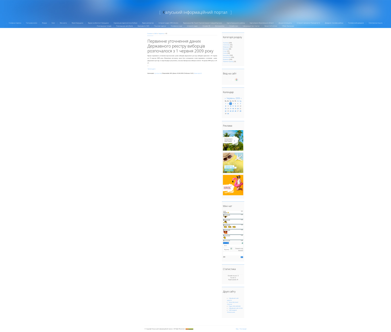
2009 (155, 33)
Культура (225, 49)
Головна (149, 33)
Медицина (226, 47)
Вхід (237, 329)
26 (235, 111)
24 (230, 111)
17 (230, 108)
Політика (225, 43)
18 (233, 108)
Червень (161, 33)
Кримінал (226, 59)
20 (238, 108)
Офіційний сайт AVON (236, 308)
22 (225, 111)
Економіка (226, 55)
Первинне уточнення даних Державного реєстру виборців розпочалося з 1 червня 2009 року (180, 46)
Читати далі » (151, 69)
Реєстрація (243, 329)
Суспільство (157, 73)
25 (233, 111)
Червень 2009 (233, 98)
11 (233, 106)
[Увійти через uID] (229, 79)
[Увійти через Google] (236, 79)
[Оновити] (242, 243)
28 (240, 111)
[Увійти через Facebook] (232, 79)
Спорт (225, 51)
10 (230, 106)
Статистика (226, 45)
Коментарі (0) (198, 73)
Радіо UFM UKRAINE (235, 306)
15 (225, 108)
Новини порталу (228, 61)
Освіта (225, 53)
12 (235, 106)
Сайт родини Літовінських (232, 311)
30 (228, 113)
